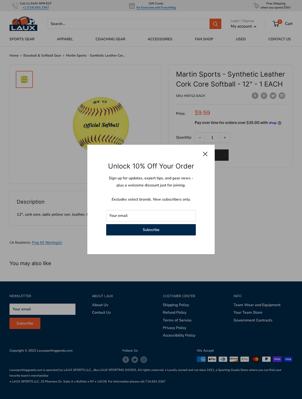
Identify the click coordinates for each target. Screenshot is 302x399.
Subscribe (151, 229)
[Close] (205, 153)
